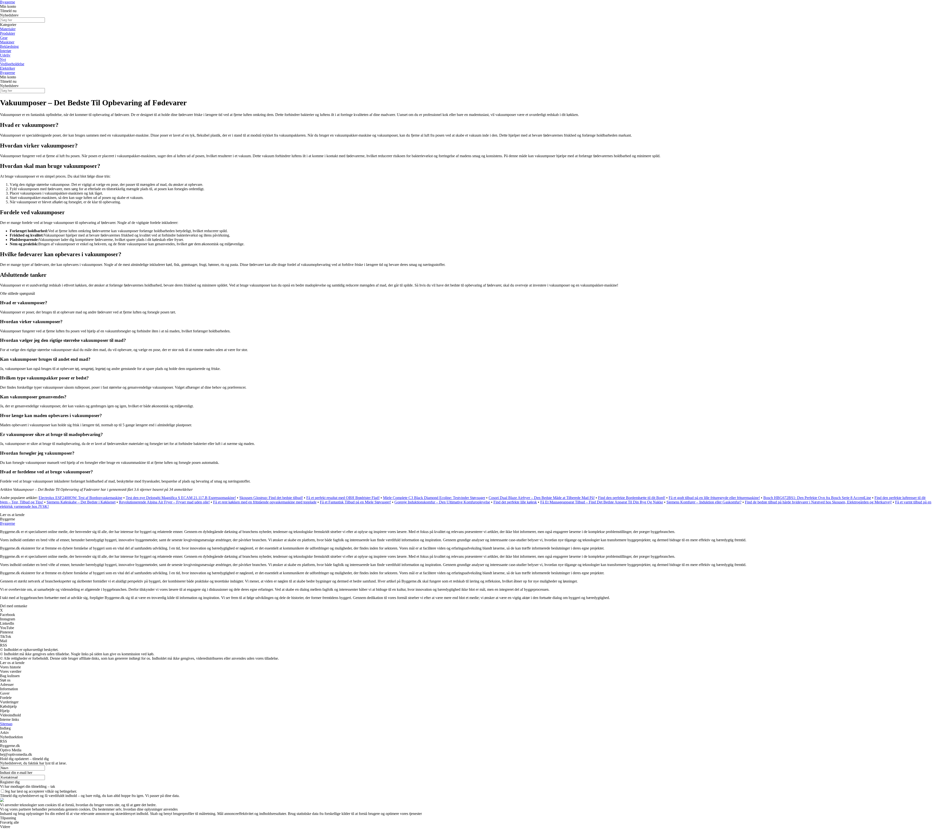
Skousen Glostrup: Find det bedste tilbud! (271, 498)
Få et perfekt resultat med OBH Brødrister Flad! (343, 498)
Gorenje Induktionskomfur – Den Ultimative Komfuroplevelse (442, 502)
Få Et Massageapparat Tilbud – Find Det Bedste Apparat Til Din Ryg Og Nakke (601, 502)
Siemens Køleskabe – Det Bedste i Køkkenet (81, 502)
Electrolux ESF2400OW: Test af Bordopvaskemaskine (80, 498)
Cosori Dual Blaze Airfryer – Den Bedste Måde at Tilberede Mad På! (542, 498)
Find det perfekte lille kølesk (515, 502)
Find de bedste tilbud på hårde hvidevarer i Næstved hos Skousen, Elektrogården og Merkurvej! (818, 502)
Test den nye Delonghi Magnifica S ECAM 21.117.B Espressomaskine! (181, 498)
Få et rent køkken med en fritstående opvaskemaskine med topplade (264, 502)
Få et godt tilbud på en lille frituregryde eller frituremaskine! (714, 498)
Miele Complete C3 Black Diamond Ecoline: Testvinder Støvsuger (434, 498)
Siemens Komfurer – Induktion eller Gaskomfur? (703, 502)
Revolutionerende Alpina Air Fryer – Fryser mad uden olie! (164, 502)
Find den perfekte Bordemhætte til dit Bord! (631, 498)
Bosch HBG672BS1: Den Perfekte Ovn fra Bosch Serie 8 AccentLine (817, 498)
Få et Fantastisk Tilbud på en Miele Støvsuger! (355, 502)
